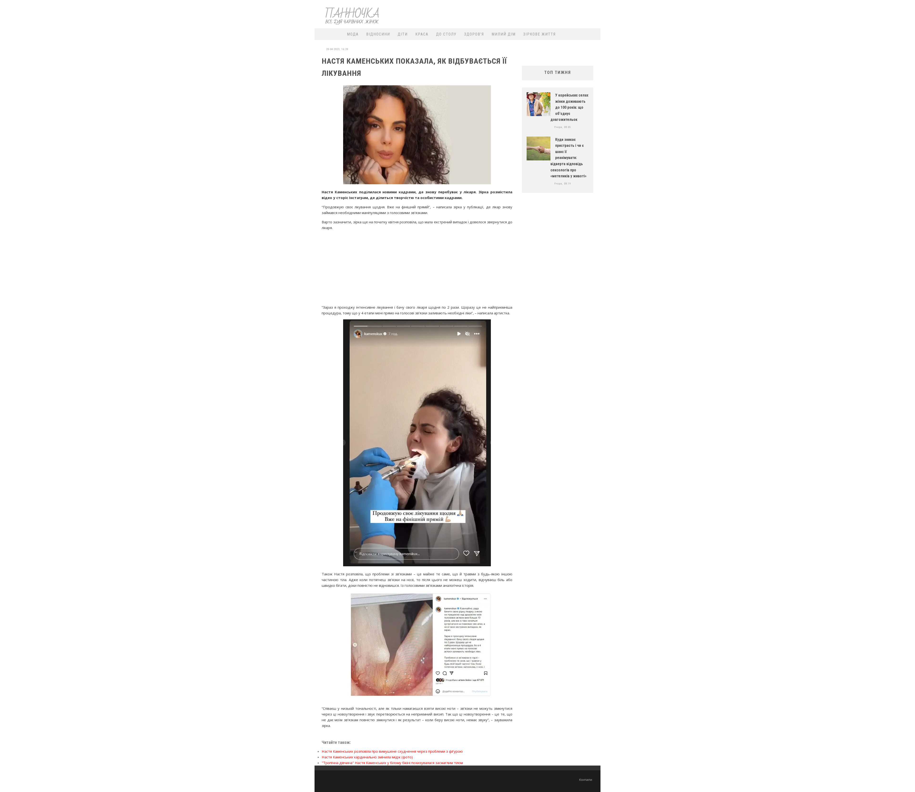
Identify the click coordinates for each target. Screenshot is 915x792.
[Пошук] (594, 34)
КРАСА (421, 34)
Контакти (585, 780)
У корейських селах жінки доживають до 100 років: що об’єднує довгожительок (569, 107)
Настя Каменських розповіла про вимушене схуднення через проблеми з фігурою (392, 751)
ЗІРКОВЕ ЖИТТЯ (539, 34)
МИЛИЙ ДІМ (504, 34)
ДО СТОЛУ (446, 34)
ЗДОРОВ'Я (474, 34)
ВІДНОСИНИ (378, 34)
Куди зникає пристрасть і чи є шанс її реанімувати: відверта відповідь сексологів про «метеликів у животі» (568, 158)
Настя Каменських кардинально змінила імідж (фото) (367, 757)
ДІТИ (403, 34)
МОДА (353, 34)
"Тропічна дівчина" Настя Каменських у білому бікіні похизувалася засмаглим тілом (392, 762)
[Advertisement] (511, 13)
